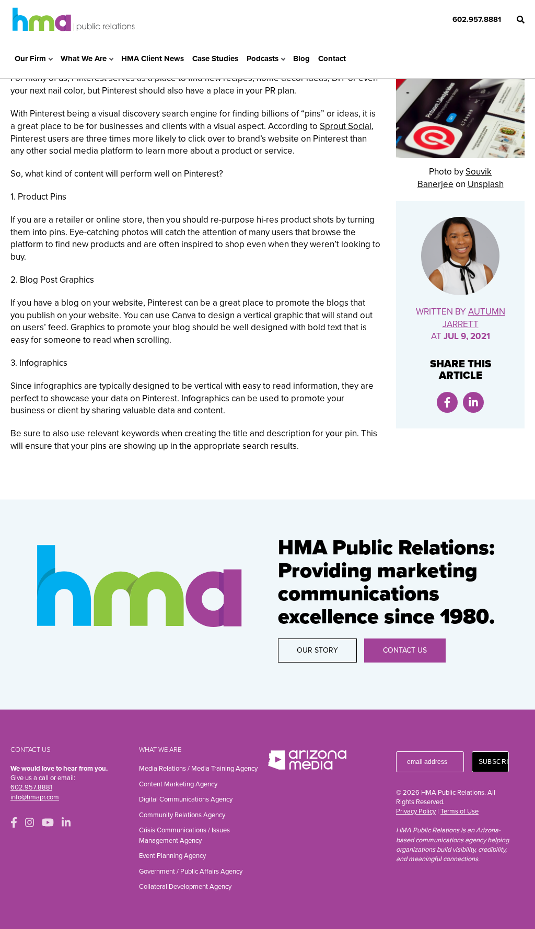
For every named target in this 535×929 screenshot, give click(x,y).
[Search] (521, 19)
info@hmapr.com (34, 797)
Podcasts (262, 58)
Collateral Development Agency (185, 886)
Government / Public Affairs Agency (190, 871)
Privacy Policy (416, 811)
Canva (184, 315)
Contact (332, 58)
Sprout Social (345, 126)
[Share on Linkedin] (473, 402)
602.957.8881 (476, 19)
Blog (301, 58)
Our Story (317, 650)
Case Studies (215, 58)
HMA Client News (152, 58)
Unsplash (486, 184)
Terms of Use (459, 811)
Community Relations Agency (182, 815)
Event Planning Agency (172, 856)
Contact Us (405, 650)
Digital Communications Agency (185, 799)
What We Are (84, 58)
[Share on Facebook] (447, 402)
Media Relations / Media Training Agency (198, 768)
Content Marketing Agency (178, 784)
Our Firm (30, 58)
